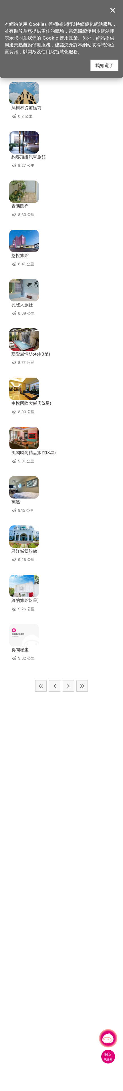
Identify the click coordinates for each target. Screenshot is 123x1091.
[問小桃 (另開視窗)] (108, 1038)
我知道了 (104, 65)
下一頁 (68, 686)
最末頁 (82, 686)
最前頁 (41, 686)
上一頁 (54, 686)
